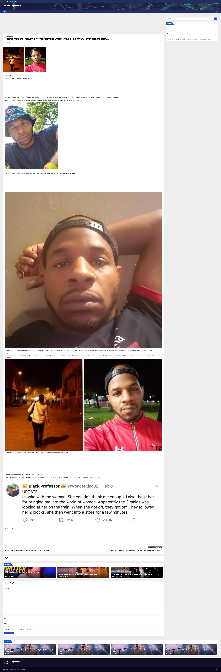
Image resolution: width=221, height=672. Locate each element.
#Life (20, 44)
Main (9, 11)
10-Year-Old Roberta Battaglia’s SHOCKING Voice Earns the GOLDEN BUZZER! (27, 573)
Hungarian (61, 648)
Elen (9, 42)
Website (5, 623)
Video (12, 571)
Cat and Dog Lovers (12, 5)
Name (5, 612)
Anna (13, 576)
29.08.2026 (8, 653)
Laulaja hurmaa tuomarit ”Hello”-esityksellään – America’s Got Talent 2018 (182, 36)
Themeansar (23, 669)
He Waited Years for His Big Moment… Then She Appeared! (78, 574)
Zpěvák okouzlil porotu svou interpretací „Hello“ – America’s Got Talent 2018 (183, 33)
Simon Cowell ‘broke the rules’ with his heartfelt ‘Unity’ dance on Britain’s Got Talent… (28, 550)
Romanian (6, 648)
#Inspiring (16, 44)
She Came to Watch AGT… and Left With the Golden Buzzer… (132, 574)
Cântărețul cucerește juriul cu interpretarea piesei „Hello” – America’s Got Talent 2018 (185, 26)
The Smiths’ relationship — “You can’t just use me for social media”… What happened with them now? (134, 550)
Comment (6, 588)
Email (5, 618)
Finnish (168, 648)
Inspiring (6, 571)
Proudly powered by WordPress (8, 669)
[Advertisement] (37, 25)
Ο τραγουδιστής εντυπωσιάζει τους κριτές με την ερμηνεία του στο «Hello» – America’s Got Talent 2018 (188, 39)
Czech (114, 648)
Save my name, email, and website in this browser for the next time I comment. (21, 629)
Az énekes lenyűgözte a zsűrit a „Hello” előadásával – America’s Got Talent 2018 (184, 30)
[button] (214, 11)
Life (10, 571)
